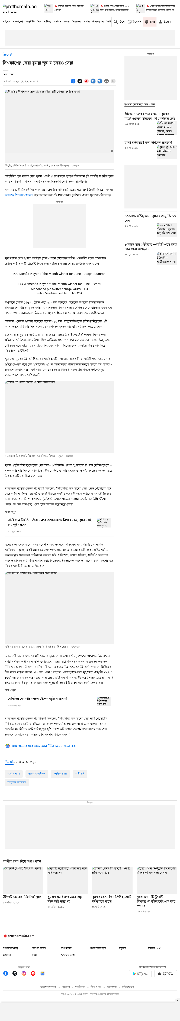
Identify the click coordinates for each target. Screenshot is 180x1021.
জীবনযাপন (98, 21)
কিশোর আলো (39, 948)
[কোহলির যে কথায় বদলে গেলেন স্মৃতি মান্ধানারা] (104, 701)
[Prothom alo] (20, 8)
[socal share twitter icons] (80, 83)
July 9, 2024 (76, 293)
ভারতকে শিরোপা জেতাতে (19, 195)
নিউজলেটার (128, 987)
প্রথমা (34, 955)
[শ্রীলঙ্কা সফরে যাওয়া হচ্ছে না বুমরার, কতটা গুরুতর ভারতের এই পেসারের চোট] (167, 128)
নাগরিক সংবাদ (10, 948)
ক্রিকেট (7, 55)
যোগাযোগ (112, 987)
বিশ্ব (39, 21)
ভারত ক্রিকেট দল (36, 774)
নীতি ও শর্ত (96, 987)
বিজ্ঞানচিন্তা (66, 948)
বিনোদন (76, 21)
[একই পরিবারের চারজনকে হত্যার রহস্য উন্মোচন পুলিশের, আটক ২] (140, 8)
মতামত (57, 21)
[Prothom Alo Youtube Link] (34, 974)
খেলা (67, 21)
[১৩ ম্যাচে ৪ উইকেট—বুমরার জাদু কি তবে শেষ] (167, 230)
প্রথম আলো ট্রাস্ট (98, 948)
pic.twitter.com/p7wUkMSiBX (67, 289)
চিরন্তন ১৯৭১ (154, 948)
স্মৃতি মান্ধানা (14, 774)
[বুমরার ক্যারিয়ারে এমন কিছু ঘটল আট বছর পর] (67, 880)
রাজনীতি (30, 21)
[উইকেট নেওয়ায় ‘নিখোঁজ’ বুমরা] (23, 880)
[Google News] (42, 974)
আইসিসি (79, 774)
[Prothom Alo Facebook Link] (7, 974)
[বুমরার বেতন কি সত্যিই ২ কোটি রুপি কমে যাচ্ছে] (112, 880)
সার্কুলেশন (80, 987)
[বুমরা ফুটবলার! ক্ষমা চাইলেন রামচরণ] (167, 152)
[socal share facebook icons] (73, 83)
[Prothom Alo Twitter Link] (16, 974)
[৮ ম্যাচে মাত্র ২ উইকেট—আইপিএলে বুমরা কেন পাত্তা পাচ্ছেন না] (167, 258)
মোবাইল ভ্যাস (68, 955)
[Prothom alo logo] (18, 937)
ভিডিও (110, 21)
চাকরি (86, 21)
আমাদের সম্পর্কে (48, 987)
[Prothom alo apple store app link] (165, 974)
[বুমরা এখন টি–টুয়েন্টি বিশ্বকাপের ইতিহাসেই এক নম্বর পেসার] (157, 880)
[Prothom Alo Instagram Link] (25, 974)
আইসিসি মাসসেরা (17, 782)
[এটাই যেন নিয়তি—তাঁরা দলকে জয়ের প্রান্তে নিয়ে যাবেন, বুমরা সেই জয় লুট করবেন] (104, 522)
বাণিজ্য (47, 21)
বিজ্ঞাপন (66, 987)
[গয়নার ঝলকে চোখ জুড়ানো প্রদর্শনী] (48, 8)
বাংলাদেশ (18, 21)
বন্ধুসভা (122, 948)
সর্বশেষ (6, 21)
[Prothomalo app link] (140, 974)
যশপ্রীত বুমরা (60, 774)
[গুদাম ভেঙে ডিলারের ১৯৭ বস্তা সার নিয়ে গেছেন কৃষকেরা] (95, 8)
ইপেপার (7, 955)
